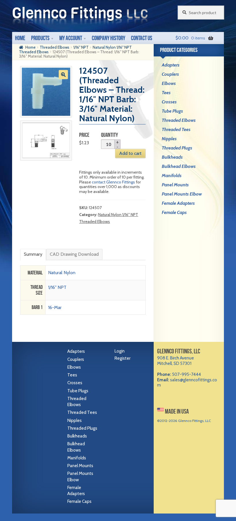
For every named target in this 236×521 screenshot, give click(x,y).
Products (40, 38)
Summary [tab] (33, 254)
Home (20, 38)
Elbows (169, 83)
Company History (108, 38)
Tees (166, 92)
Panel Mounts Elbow (182, 194)
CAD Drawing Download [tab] (74, 254)
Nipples (169, 138)
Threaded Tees (176, 129)
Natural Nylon (61, 272)
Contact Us (141, 38)
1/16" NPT (81, 47)
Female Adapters (178, 203)
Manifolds (172, 175)
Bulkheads (172, 157)
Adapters (171, 65)
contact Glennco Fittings (113, 182)
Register (122, 358)
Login (120, 351)
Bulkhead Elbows (179, 166)
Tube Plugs (172, 111)
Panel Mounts (175, 184)
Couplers (170, 74)
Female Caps (174, 212)
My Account (70, 38)
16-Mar (55, 307)
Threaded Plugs (177, 148)
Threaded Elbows (54, 47)
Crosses (169, 102)
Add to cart (130, 153)
